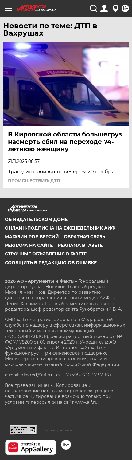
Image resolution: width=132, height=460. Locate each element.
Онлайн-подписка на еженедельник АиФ (60, 228)
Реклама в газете (80, 245)
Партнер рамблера (57, 430)
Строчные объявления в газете (46, 254)
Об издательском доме (36, 219)
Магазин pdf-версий (32, 236)
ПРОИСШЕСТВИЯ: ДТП (34, 181)
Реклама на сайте (29, 245)
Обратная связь (84, 236)
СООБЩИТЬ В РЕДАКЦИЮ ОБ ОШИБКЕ (51, 262)
